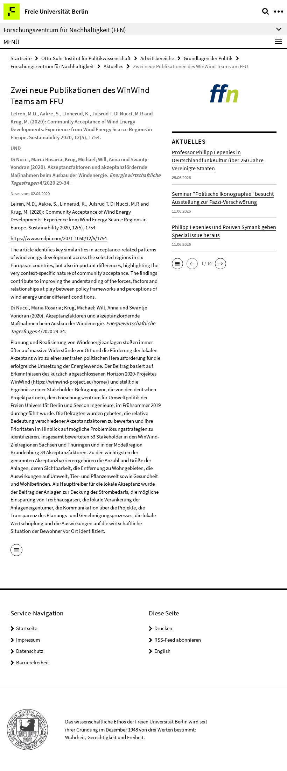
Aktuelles (113, 66)
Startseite (20, 58)
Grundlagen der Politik (208, 58)
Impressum (28, 639)
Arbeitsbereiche (157, 58)
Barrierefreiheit (32, 662)
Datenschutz (29, 651)
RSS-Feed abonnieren (177, 639)
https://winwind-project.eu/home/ (70, 381)
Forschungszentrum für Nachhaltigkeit (52, 66)
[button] (177, 264)
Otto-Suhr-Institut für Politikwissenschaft (86, 58)
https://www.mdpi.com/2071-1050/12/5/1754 (58, 238)
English (162, 651)
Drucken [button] (163, 628)
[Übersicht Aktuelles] (16, 551)
